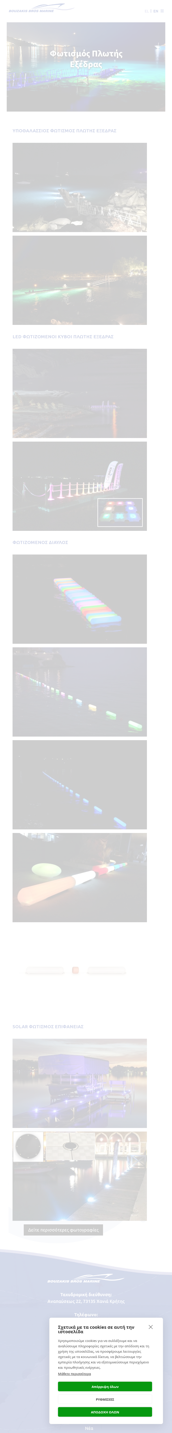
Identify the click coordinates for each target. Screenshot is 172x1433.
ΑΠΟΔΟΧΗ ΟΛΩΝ (105, 1412)
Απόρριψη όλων (105, 1386)
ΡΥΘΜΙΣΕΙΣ (105, 1399)
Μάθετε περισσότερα (74, 1373)
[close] (150, 1326)
